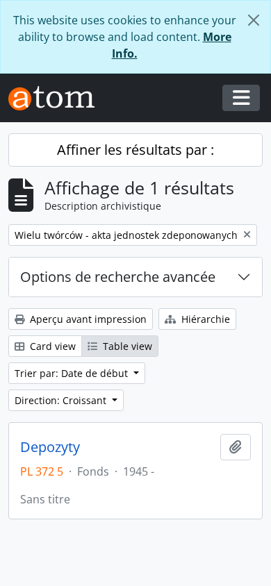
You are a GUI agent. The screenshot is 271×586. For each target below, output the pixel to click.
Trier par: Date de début (73, 373)
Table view (126, 346)
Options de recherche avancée (117, 276)
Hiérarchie (204, 319)
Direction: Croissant (62, 400)
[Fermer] (253, 20)
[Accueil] (57, 98)
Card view (51, 346)
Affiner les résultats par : (135, 149)
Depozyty (50, 447)
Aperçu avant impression (87, 319)
